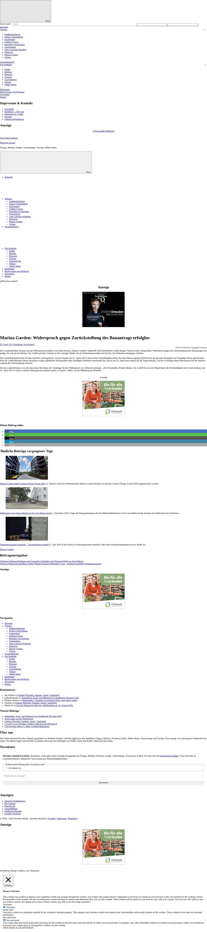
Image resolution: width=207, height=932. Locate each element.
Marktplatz (5, 89)
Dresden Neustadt (12, 814)
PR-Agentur (10, 803)
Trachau (8, 77)
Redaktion (18, 344)
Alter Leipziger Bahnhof (15, 50)
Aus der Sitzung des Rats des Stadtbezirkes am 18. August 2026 (44, 705)
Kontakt (8, 117)
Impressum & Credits (14, 114)
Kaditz (7, 69)
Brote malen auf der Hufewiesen (19, 719)
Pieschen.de (10, 806)
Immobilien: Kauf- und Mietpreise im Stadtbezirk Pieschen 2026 (50, 698)
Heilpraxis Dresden (13, 811)
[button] (9, 431)
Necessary (10, 907)
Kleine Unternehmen (14, 37)
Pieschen (8, 74)
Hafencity (9, 52)
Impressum (62, 818)
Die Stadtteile (6, 64)
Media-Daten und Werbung (12, 92)
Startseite (4, 27)
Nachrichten (28, 344)
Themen (3, 29)
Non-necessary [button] (9, 917)
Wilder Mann (10, 84)
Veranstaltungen (7, 62)
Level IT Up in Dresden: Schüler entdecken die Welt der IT (31, 724)
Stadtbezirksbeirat (12, 34)
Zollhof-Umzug (11, 42)
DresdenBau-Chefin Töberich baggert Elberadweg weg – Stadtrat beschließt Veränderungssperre (50, 564)
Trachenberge (11, 79)
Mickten (8, 72)
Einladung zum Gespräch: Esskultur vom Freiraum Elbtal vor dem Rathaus (42, 561)
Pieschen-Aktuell (7, 143)
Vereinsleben (10, 47)
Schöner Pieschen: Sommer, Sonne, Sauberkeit (38, 695)
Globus (8, 57)
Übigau (8, 82)
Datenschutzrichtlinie (169, 756)
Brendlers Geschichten (15, 44)
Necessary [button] (7, 904)
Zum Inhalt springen (9, 138)
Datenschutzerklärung (14, 119)
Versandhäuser (11, 808)
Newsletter (5, 94)
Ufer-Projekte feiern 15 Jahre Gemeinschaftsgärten (27, 726)
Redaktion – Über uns (14, 111)
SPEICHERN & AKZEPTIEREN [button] (18, 928)
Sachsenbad (10, 39)
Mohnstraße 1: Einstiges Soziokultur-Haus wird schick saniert (49, 700)
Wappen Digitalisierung (15, 801)
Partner (3, 97)
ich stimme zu (14, 768)
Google (195, 347)
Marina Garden (11, 55)
